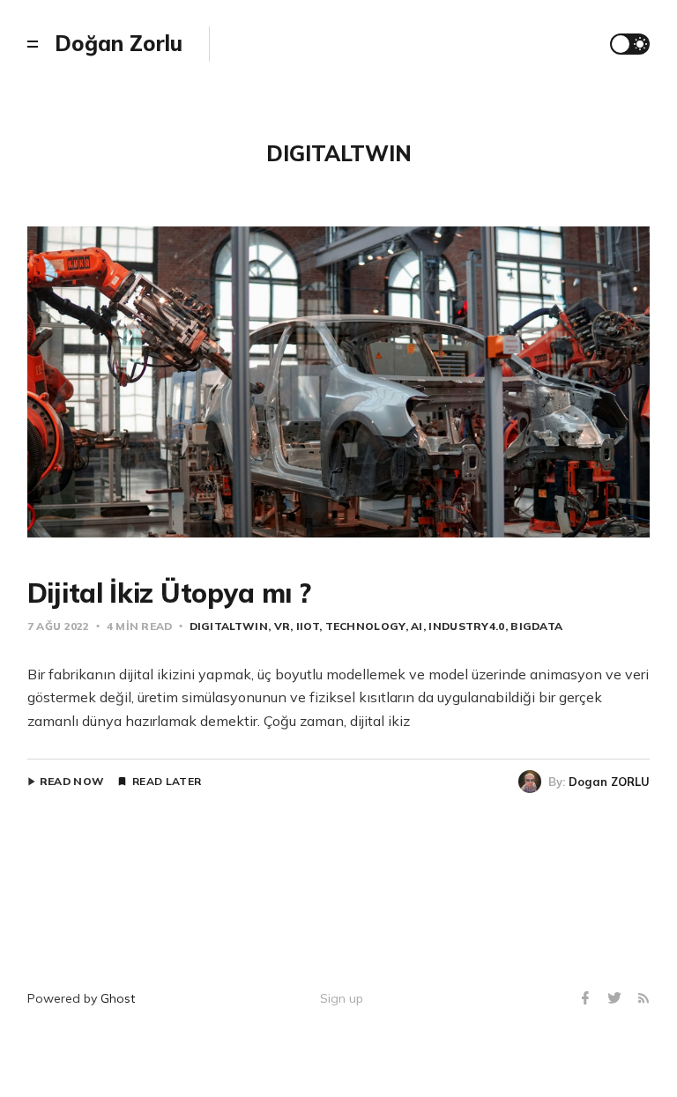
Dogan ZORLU (609, 782)
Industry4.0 (466, 626)
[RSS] (643, 999)
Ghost (117, 998)
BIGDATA (536, 626)
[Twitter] (616, 999)
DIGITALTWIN (229, 626)
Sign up (341, 998)
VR (282, 626)
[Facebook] (587, 999)
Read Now (72, 781)
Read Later (166, 781)
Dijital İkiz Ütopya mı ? (169, 593)
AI (417, 626)
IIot (307, 626)
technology (365, 626)
